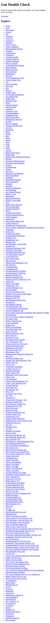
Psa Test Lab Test (12, 491)
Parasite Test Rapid (13, 371)
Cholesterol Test (11, 267)
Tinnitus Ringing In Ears (15, 215)
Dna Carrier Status (12, 259)
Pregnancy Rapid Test (14, 402)
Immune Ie (9, 591)
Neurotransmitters (12, 113)
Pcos (7, 203)
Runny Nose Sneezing (14, 205)
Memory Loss (11, 194)
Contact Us (10, 41)
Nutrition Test (11, 238)
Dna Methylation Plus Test (15, 252)
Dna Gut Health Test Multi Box (17, 446)
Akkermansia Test (12, 416)
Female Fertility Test (13, 414)
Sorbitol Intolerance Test (14, 485)
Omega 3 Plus (11, 433)
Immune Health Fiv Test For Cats (18, 541)
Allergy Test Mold (12, 464)
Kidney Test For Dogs (14, 560)
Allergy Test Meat (12, 470)
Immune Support (12, 105)
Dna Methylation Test (14, 329)
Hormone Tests (11, 101)
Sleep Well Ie (10, 583)
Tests (7, 28)
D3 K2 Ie (9, 589)
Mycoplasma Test (12, 389)
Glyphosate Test (11, 458)
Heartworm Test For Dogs (15, 566)
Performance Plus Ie (13, 612)
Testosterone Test (12, 240)
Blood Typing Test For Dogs (16, 578)
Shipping (9, 43)
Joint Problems (11, 190)
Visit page (4, 16)
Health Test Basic (12, 495)
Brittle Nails (10, 155)
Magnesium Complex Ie (14, 595)
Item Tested (10, 30)
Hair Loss (9, 171)
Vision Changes (11, 217)
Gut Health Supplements (15, 95)
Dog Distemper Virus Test (15, 551)
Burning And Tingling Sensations (18, 157)
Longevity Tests (11, 111)
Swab (8, 144)
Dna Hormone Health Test (15, 443)
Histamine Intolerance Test (15, 248)
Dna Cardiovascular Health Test (17, 452)
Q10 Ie (8, 587)
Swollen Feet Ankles (13, 213)
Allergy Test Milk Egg (14, 468)
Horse (8, 103)
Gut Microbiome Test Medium (17, 308)
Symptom (9, 36)
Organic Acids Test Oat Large (17, 344)
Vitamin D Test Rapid (14, 250)
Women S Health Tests (14, 126)
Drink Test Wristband (13, 327)
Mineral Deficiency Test (14, 333)
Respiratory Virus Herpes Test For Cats (20, 543)
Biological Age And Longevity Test (19, 421)
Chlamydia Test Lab (13, 423)
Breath (8, 134)
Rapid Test (9, 130)
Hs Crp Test (10, 365)
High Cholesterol (12, 182)
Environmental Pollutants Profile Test (19, 354)
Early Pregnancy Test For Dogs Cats (19, 520)
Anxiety (9, 151)
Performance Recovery (14, 119)
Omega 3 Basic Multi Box (15, 419)
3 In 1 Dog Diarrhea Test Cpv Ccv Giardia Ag (23, 574)
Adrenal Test (10, 246)
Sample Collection (12, 61)
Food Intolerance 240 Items (16, 273)
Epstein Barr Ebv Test (14, 406)
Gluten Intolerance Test (14, 288)
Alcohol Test (10, 398)
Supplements (10, 74)
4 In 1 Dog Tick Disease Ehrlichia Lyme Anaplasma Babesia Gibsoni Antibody (25, 571)
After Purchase (11, 72)
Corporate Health (12, 57)
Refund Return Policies (14, 49)
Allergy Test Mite (12, 466)
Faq (7, 34)
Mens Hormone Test (13, 504)
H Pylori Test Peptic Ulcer (15, 292)
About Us (9, 38)
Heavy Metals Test (12, 477)
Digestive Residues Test (14, 358)
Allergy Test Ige (11, 362)
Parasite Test (10, 302)
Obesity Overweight (13, 200)
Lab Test (9, 128)
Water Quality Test (12, 373)
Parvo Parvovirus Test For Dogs (17, 533)
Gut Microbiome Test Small (16, 473)
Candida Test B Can (13, 369)
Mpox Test (9, 392)
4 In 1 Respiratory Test (14, 342)
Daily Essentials (11, 84)
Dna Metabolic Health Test (15, 437)
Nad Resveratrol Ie (12, 618)
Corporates (10, 55)
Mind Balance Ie (12, 585)
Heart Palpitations (12, 176)
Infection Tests (11, 107)
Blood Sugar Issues (13, 153)
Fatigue (8, 169)
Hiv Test (9, 425)
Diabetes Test (10, 242)
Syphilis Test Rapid (13, 234)
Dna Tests (9, 86)
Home (8, 26)
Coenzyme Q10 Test (13, 479)
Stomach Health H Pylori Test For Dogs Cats (22, 545)
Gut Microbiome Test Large (16, 512)
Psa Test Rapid (11, 290)
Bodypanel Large (12, 338)
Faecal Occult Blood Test (15, 221)
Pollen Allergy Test (13, 481)
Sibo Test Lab (11, 261)
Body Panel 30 (11, 335)
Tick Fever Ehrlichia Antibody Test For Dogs (22, 549)
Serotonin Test (11, 315)
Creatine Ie (10, 605)
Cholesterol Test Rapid (14, 367)
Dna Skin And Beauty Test (15, 435)
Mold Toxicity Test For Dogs (16, 527)
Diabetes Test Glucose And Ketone (18, 294)
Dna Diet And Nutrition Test (16, 450)
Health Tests (10, 99)
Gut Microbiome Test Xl (15, 254)
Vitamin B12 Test (12, 286)
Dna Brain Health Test (14, 306)
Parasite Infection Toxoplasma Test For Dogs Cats (24, 529)
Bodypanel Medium (13, 296)
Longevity (9, 109)
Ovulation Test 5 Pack (14, 394)
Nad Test (9, 356)
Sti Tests (9, 122)
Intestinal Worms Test (13, 275)
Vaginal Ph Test (11, 387)
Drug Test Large (12, 410)
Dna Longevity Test (13, 439)
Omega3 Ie (10, 614)
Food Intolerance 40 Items (15, 483)
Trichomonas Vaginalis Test (16, 225)
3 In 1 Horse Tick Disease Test (17, 562)
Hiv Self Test (10, 265)
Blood (8, 132)
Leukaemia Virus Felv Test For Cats (19, 537)
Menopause (10, 196)
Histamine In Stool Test (14, 348)
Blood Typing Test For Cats (16, 576)
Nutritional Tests (12, 115)
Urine (8, 146)
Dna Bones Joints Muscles (15, 340)
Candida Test (10, 510)
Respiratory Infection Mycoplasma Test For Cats (23, 535)
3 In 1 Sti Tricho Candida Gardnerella (19, 317)
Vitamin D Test (11, 427)
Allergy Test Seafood (13, 462)
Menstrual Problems (13, 198)
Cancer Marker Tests (13, 80)
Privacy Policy (11, 45)
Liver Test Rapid (12, 323)
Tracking (9, 51)
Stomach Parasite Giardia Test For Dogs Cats (22, 547)
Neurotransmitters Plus (14, 500)
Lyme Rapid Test (12, 257)
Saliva (8, 138)
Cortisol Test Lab (12, 223)
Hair (7, 136)
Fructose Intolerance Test (15, 487)
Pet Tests (9, 76)
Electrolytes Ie (11, 599)
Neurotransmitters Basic (14, 502)
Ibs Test (8, 508)
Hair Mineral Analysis (14, 304)
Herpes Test (10, 219)
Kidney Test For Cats (13, 558)
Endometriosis (11, 167)
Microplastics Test (12, 352)
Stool (7, 142)
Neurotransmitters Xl (13, 497)
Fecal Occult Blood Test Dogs (17, 568)
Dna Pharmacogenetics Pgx (16, 300)
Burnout (9, 159)
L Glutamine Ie (11, 581)
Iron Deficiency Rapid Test (15, 404)
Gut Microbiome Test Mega (16, 271)
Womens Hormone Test (14, 277)
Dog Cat (9, 90)
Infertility (9, 184)
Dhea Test (9, 506)
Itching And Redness (13, 188)
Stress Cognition (12, 124)
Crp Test (9, 429)
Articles (8, 32)
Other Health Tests (12, 117)
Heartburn (9, 178)
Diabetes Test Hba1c (13, 431)
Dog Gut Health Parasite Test (16, 524)
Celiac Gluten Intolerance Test (17, 381)
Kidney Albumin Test (13, 321)
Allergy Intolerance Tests (15, 78)
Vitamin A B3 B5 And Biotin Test (18, 493)
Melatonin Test (11, 514)
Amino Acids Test (12, 456)
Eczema (8, 165)
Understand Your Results (15, 65)
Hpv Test (9, 396)
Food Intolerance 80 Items (15, 236)
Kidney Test (10, 325)
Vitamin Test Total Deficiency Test (18, 360)
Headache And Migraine (15, 173)
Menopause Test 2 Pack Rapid (17, 375)
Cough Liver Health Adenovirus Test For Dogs (23, 556)
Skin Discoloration (12, 207)
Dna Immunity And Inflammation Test (20, 441)
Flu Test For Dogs (12, 539)
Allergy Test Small (12, 284)
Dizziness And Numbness (15, 163)
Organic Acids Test (13, 298)
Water (8, 149)
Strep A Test (10, 377)
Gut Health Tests (12, 97)
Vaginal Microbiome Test (15, 346)
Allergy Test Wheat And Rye (16, 516)
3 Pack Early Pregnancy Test (16, 400)
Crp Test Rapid (11, 379)
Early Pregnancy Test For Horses (18, 522)
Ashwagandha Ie (12, 597)
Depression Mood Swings (15, 161)
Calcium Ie (10, 593)
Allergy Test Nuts (12, 460)
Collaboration (11, 53)
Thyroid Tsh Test (12, 385)
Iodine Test (10, 281)
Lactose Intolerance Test (14, 311)
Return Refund (11, 68)
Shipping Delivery (12, 59)
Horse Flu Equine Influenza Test (17, 564)
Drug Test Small (12, 408)
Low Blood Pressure (13, 192)
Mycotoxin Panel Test (14, 350)
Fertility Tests (10, 92)
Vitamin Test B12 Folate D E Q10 (18, 279)
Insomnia (9, 186)
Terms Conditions (12, 47)
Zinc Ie (8, 608)
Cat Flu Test (10, 554)
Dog (7, 88)
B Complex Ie (11, 603)
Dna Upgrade (11, 620)
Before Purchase (12, 70)
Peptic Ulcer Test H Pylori (15, 489)
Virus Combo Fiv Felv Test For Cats (19, 518)
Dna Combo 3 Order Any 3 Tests (18, 454)
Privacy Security (12, 63)
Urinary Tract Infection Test (16, 383)
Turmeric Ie (10, 616)
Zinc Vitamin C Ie (12, 601)
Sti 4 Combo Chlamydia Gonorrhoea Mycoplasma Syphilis (27, 313)
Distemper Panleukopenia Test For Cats (20, 531)
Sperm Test (10, 232)
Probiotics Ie (10, 610)
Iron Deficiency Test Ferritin (16, 244)
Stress (8, 211)
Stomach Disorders (13, 209)
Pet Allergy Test (11, 319)
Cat (7, 82)
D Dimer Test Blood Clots (15, 412)
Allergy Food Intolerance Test (17, 263)
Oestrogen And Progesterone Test (18, 475)
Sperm (8, 140)
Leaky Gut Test (11, 331)
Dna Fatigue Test (12, 448)
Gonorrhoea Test (12, 269)
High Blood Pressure (13, 180)
